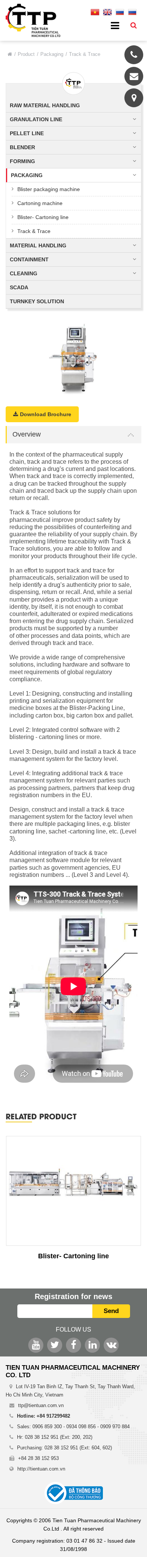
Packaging (51, 54)
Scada (19, 287)
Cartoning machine (40, 203)
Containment (29, 259)
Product (26, 54)
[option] (73, 357)
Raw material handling (45, 105)
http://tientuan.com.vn (41, 1469)
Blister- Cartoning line (43, 217)
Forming (22, 161)
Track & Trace (34, 231)
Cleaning (23, 273)
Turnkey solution (37, 301)
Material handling (38, 245)
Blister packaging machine (48, 189)
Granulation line (36, 119)
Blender (22, 147)
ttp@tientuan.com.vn (41, 1405)
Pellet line (27, 133)
